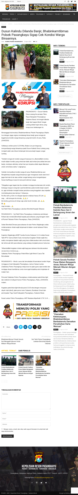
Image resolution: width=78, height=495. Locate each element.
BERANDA (5, 14)
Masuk (19, 1)
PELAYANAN (39, 14)
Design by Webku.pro (65, 493)
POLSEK (57, 14)
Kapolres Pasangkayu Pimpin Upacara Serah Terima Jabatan (67, 143)
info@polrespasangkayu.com (43, 477)
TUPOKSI (49, 14)
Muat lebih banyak (64, 96)
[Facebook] (65, 1)
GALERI (14, 19)
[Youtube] (75, 1)
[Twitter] (71, 1)
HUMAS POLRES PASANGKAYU (14, 41)
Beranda (3, 24)
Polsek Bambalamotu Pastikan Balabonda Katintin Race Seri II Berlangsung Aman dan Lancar (8, 371)
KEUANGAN (66, 14)
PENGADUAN (6, 19)
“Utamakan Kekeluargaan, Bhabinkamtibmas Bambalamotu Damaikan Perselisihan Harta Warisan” (68, 84)
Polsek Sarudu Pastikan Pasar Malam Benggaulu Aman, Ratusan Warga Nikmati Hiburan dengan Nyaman (25, 371)
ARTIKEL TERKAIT (8, 351)
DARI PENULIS (24, 351)
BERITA (32, 14)
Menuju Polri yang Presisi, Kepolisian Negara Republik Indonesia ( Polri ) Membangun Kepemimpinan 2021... (68, 113)
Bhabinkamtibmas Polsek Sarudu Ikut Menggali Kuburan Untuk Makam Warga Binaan (12, 341)
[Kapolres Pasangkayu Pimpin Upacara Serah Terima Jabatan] (55, 142)
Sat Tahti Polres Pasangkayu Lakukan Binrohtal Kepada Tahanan (41, 341)
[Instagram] (68, 1)
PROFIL (12, 14)
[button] (74, 14)
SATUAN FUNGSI (22, 14)
